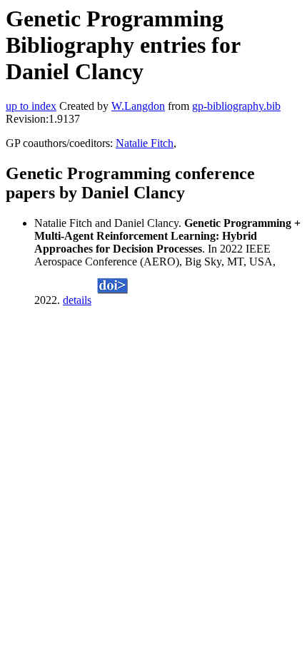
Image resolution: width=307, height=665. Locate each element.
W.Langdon (138, 106)
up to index (31, 106)
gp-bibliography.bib (236, 106)
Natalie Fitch (144, 143)
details (77, 300)
